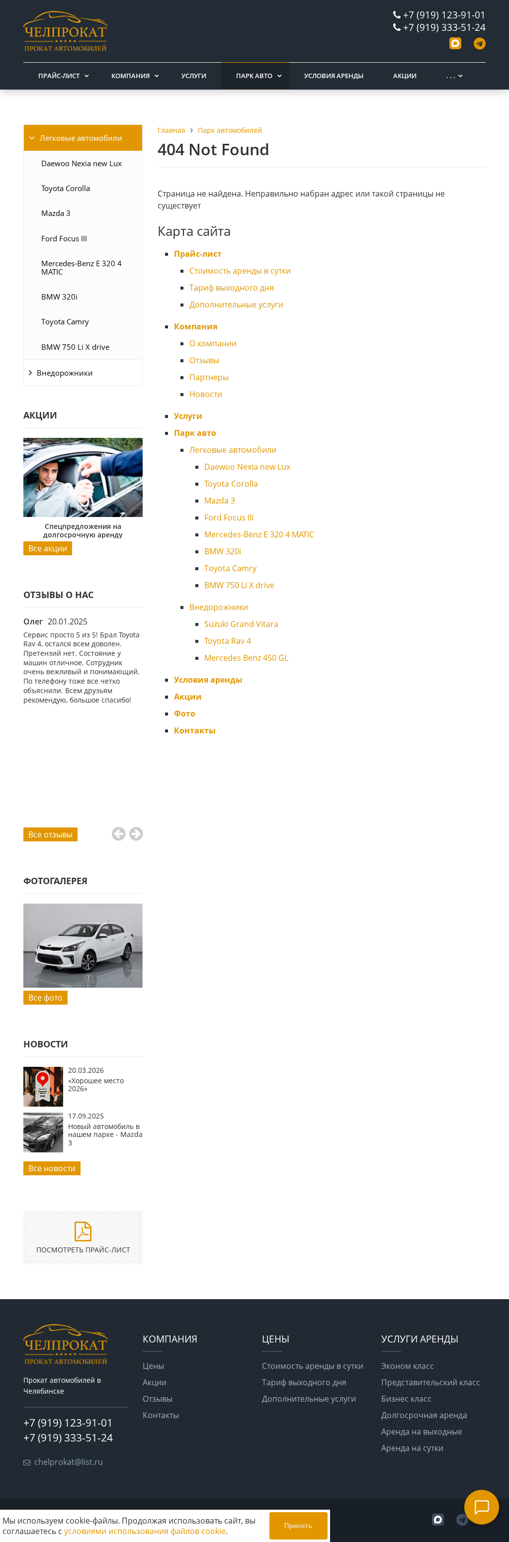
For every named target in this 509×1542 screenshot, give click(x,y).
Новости (205, 394)
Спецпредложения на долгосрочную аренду (83, 530)
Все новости (52, 1168)
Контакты (195, 730)
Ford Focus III (64, 238)
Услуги (193, 75)
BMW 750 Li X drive (75, 347)
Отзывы (204, 360)
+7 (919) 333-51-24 (444, 27)
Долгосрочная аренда (424, 1415)
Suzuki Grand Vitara (241, 623)
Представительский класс (430, 1382)
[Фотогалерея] (83, 946)
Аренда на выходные (421, 1432)
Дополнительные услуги (236, 304)
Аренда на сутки (412, 1448)
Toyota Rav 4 (227, 640)
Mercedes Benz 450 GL (246, 657)
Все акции (47, 548)
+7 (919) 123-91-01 (444, 14)
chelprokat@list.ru (68, 1461)
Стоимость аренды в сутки (240, 270)
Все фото (45, 997)
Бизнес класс (406, 1399)
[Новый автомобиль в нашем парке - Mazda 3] (43, 1149)
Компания (130, 75)
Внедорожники (65, 373)
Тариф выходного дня (231, 287)
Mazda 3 (56, 213)
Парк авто (254, 75)
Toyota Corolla (65, 188)
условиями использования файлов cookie (145, 1531)
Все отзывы (50, 834)
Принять (298, 1526)
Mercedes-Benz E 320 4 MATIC (81, 267)
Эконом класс (407, 1366)
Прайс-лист (59, 75)
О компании (213, 343)
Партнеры (209, 377)
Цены (153, 1366)
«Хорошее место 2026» (96, 1084)
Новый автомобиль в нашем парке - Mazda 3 (105, 1134)
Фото (184, 713)
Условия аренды (333, 75)
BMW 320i (59, 297)
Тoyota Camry (65, 321)
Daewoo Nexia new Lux (81, 163)
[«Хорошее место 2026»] (43, 1103)
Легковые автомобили (81, 138)
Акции (405, 75)
